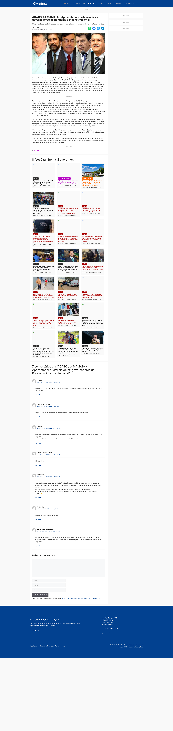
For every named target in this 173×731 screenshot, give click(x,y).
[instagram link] (106, 633)
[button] (138, 3)
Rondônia (91, 3)
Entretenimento (88, 178)
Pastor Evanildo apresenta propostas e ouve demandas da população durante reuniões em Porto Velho (43, 211)
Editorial (129, 3)
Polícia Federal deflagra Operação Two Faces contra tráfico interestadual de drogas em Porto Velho (92, 268)
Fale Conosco (36, 631)
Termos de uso (60, 646)
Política (100, 3)
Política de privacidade (46, 646)
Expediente (118, 3)
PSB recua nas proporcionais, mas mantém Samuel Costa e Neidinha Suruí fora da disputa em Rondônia (68, 351)
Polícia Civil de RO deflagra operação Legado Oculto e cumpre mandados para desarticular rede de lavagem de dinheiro (43, 240)
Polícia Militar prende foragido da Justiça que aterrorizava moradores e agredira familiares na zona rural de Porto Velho (68, 211)
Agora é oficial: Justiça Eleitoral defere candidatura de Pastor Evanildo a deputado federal (43, 182)
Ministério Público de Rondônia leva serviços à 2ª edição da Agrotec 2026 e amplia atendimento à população (92, 183)
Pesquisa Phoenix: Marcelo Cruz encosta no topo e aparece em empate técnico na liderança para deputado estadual (68, 268)
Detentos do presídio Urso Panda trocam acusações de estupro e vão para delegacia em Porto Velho (43, 323)
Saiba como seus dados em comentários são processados (81, 598)
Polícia (109, 3)
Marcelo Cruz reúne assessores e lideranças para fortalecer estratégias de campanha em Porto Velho (43, 268)
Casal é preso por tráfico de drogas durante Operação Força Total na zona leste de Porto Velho (43, 295)
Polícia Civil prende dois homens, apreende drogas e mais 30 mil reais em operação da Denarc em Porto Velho (68, 239)
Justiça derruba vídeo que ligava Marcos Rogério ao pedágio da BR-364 (92, 350)
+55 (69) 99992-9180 (111, 628)
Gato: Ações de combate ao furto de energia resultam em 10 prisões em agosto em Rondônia (68, 182)
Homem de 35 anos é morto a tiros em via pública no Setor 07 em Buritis (67, 295)
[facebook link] (109, 633)
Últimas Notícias (79, 3)
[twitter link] (103, 633)
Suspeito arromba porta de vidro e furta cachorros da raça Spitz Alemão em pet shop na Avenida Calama (92, 239)
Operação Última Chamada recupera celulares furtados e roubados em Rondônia (67, 322)
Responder (38, 395)
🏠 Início (67, 3)
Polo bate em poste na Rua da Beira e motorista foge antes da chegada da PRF (92, 295)
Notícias (61, 178)
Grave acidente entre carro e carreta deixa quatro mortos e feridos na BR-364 (91, 210)
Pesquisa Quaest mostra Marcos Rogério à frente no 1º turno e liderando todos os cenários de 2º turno (92, 323)
